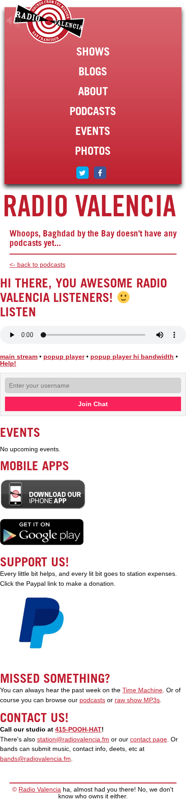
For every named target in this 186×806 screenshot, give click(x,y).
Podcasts (93, 111)
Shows (93, 51)
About (93, 91)
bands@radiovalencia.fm (35, 758)
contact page (148, 739)
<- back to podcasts (37, 264)
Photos (93, 150)
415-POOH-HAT (78, 729)
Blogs (93, 71)
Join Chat (93, 404)
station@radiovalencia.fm (73, 739)
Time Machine (142, 690)
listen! (14, 20)
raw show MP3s (137, 700)
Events (92, 131)
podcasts (92, 700)
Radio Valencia (40, 789)
